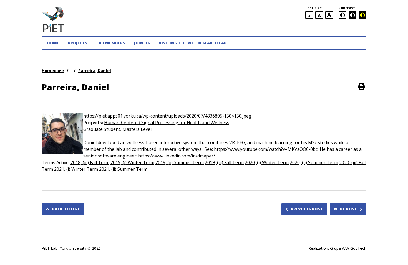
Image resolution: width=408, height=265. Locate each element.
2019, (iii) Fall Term (224, 162)
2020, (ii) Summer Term (314, 162)
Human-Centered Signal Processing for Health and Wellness (166, 122)
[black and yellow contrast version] (362, 15)
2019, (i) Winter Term (132, 162)
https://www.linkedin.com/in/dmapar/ (176, 156)
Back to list (66, 209)
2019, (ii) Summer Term (179, 162)
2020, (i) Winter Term (267, 162)
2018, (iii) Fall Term (89, 162)
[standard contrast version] (342, 15)
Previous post (307, 209)
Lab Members (110, 42)
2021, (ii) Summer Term (123, 169)
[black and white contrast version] (352, 15)
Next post (345, 209)
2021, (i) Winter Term (76, 169)
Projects (77, 42)
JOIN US (142, 42)
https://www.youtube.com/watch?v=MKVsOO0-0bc (266, 149)
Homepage (53, 70)
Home (53, 42)
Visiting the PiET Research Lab (193, 42)
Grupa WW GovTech (348, 248)
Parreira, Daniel (94, 70)
